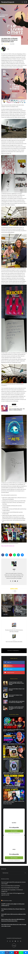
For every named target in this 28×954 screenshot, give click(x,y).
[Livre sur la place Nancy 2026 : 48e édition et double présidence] (20, 599)
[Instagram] (12, 941)
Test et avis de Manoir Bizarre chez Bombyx (16, 689)
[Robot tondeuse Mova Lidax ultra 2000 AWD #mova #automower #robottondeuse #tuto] (14, 766)
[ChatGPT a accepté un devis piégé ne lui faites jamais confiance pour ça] (14, 723)
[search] (25, 872)
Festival (5, 43)
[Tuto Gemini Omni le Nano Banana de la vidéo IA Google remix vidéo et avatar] (14, 780)
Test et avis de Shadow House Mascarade (15, 695)
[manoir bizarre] (5, 689)
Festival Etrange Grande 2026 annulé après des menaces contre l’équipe (16, 683)
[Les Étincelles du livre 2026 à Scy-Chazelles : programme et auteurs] (7, 611)
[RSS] (18, 941)
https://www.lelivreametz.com (7, 545)
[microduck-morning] (5, 708)
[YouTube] (15, 941)
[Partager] (2, 554)
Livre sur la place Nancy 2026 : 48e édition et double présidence (17, 409)
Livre (8, 43)
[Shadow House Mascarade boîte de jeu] (5, 696)
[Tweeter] (6, 554)
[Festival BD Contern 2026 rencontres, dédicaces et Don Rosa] (14, 752)
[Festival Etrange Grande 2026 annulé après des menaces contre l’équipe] (7, 599)
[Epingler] (10, 554)
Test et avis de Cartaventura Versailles (14, 641)
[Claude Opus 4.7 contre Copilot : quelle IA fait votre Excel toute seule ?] (14, 795)
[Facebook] (7, 941)
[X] (10, 941)
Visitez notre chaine (7, 803)
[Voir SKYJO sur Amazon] (14, 842)
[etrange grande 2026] (5, 683)
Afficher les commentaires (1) (13, 650)
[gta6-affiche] (5, 702)
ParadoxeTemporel (7, 2)
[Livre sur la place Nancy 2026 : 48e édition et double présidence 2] (4, 408)
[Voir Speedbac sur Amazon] (14, 815)
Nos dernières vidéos (7, 900)
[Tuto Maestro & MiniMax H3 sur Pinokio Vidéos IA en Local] (14, 737)
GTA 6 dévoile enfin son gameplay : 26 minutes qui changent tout (17, 702)
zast (2, 43)
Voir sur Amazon (14, 831)
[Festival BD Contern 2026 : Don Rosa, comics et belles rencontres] (20, 611)
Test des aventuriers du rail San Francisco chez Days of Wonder (14, 630)
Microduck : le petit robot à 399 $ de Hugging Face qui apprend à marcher (16, 708)
